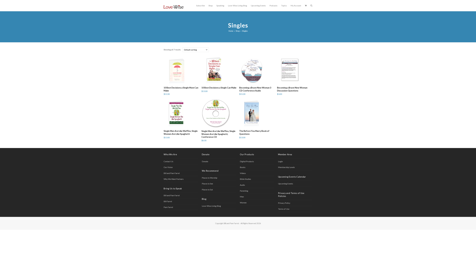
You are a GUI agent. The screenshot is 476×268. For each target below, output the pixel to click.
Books (242, 167)
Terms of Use (283, 209)
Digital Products (247, 161)
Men (242, 196)
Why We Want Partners (174, 179)
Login (280, 161)
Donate (205, 161)
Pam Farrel (168, 207)
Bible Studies (245, 179)
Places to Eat (207, 189)
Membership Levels (286, 167)
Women (243, 202)
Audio (242, 185)
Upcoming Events (285, 183)
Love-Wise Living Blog (211, 206)
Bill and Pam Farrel (172, 173)
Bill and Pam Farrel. (231, 223)
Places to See (207, 183)
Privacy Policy (284, 203)
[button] (306, 5)
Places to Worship (209, 178)
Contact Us (168, 161)
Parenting (244, 191)
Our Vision (168, 167)
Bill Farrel (168, 201)
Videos (243, 173)
